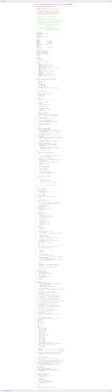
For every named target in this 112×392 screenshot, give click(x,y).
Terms (10, 390)
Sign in (110, 1)
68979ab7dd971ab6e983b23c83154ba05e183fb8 (49, 4)
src (38, 4)
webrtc (36, 4)
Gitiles (5, 390)
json (110, 390)
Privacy (8, 390)
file (52, 6)
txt (108, 390)
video (64, 4)
